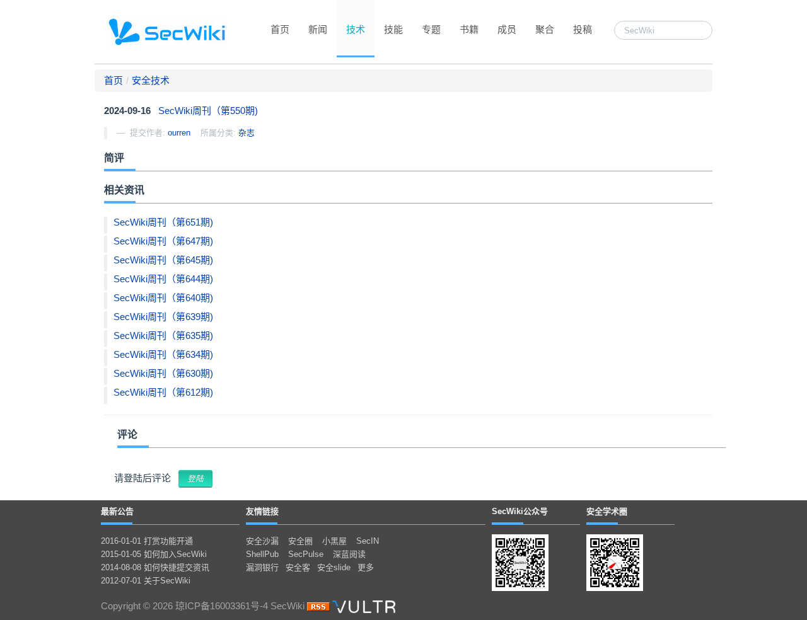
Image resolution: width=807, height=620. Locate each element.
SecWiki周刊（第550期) (208, 110)
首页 (279, 29)
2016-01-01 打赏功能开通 (147, 541)
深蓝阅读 (349, 554)
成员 (506, 29)
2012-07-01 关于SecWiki (145, 580)
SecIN (367, 541)
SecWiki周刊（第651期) (163, 222)
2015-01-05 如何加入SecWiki (154, 554)
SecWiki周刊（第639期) (163, 316)
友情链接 (262, 511)
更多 (365, 567)
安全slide (334, 567)
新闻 (317, 29)
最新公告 (117, 511)
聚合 (544, 29)
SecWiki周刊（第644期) (163, 278)
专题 (431, 29)
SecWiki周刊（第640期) (163, 297)
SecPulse (305, 554)
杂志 (246, 132)
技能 (393, 29)
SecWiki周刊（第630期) (163, 373)
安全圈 (300, 541)
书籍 (469, 29)
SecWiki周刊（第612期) (163, 392)
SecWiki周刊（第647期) (163, 241)
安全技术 (151, 80)
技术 (355, 29)
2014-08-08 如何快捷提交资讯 (155, 567)
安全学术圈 (606, 511)
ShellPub (262, 554)
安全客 (298, 567)
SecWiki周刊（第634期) (163, 354)
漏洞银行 (262, 567)
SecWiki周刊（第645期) (163, 260)
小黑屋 (334, 541)
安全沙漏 (262, 541)
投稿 (582, 29)
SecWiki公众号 (520, 511)
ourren (179, 132)
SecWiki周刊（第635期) (163, 335)
